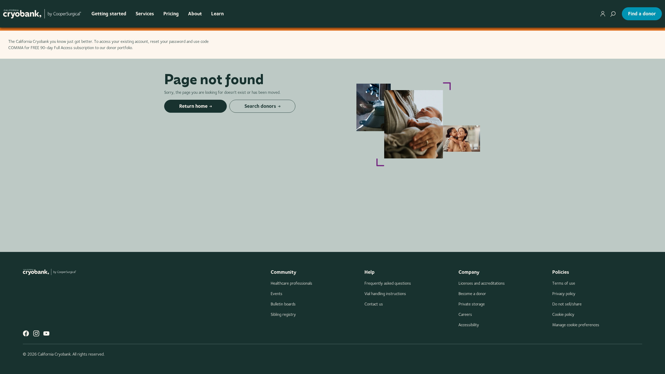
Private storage (471, 304)
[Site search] (613, 13)
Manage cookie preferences (575, 324)
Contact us (373, 304)
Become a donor (472, 293)
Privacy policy (563, 293)
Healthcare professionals (291, 283)
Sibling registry (283, 314)
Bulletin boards (283, 304)
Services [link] (145, 14)
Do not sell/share (567, 304)
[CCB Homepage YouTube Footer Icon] (46, 333)
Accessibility (468, 324)
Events (276, 293)
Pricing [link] (171, 14)
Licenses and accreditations (481, 283)
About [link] (195, 14)
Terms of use (563, 283)
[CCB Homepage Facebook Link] (26, 333)
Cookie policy (563, 314)
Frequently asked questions (387, 283)
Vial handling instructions (385, 293)
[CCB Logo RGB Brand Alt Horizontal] (42, 13)
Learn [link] (217, 14)
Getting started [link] (108, 14)
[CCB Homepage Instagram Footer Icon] (36, 333)
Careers (465, 314)
